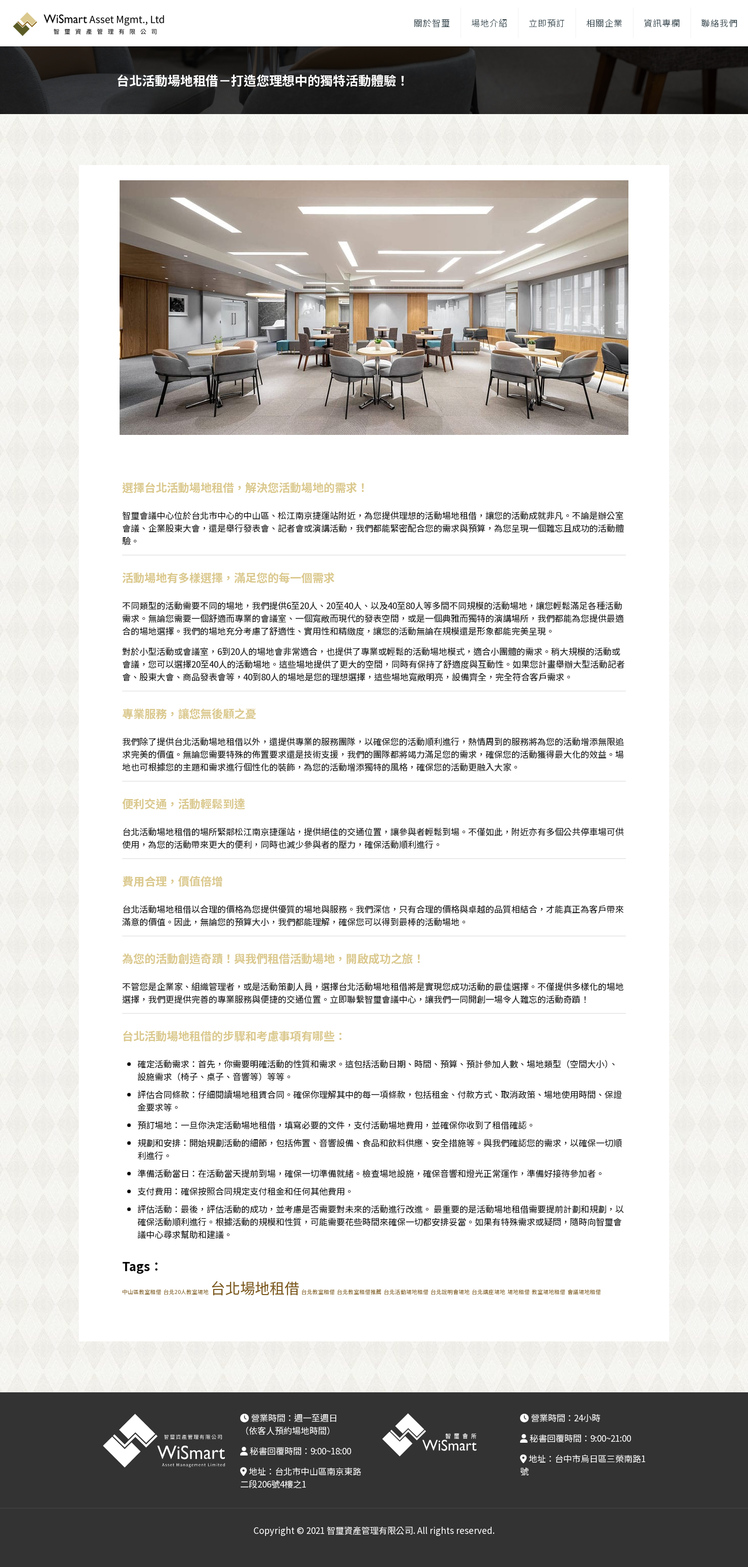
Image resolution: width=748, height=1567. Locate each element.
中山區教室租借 (141, 1292)
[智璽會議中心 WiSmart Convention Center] (87, 23)
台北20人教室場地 (186, 1292)
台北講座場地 (488, 1292)
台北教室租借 (318, 1292)
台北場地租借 (255, 1287)
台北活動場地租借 (406, 1292)
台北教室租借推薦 (359, 1292)
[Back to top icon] (699, 1546)
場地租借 (518, 1292)
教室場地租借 (548, 1292)
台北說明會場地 (450, 1292)
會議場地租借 (584, 1292)
